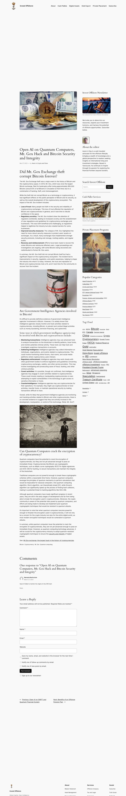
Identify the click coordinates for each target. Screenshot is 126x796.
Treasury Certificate (92, 379)
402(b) (88, 329)
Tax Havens (86, 315)
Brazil (107, 329)
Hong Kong (87, 353)
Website (23, 647)
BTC (83, 332)
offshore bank (87, 362)
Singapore (96, 373)
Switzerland (100, 376)
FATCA (91, 342)
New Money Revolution (91, 359)
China (85, 335)
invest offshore (101, 353)
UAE (108, 380)
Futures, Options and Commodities (92, 298)
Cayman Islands (99, 332)
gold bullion (92, 347)
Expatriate (85, 295)
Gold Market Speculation (92, 350)
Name (22, 629)
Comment (24, 608)
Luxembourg (93, 356)
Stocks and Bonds (87, 312)
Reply (21, 588)
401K (83, 329)
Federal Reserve (102, 343)
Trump (104, 380)
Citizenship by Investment (96, 336)
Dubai (84, 343)
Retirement (86, 370)
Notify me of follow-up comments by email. (38, 662)
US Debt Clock (103, 383)
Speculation (88, 376)
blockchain (102, 329)
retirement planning (99, 370)
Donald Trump (104, 339)
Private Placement (96, 252)
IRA (83, 356)
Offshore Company (88, 303)
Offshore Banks (87, 301)
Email (22, 638)
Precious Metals (87, 306)
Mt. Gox (37, 544)
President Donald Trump (92, 367)
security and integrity (57, 534)
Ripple (84, 373)
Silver (88, 373)
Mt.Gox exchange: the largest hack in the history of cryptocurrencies (48, 540)
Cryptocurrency (29, 544)
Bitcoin (22, 544)
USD (96, 383)
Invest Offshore (26, 6)
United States (88, 383)
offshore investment (91, 364)
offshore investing (100, 362)
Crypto (106, 335)
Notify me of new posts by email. (34, 666)
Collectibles (85, 284)
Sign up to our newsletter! (31, 676)
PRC (107, 365)
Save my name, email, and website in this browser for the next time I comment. (47, 657)
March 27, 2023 (28, 579)
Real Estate (85, 309)
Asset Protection (87, 281)
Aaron (34, 163)
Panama (103, 364)
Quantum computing (46, 544)
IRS (87, 356)
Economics (85, 289)
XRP (108, 383)
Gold (85, 346)
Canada (89, 332)
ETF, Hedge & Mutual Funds (90, 292)
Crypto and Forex (42, 163)
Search (109, 187)
